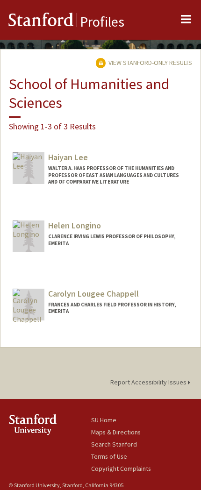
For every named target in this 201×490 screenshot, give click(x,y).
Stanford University (49, 424)
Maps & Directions (116, 432)
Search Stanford (114, 444)
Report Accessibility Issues (149, 382)
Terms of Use (109, 456)
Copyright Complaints (121, 468)
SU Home (103, 420)
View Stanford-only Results (149, 62)
